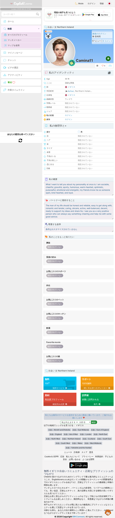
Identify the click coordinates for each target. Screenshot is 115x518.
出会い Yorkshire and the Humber (78, 448)
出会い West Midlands (93, 443)
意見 (91, 452)
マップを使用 (13, 45)
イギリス (71, 87)
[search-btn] (37, 14)
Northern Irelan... (83, 91)
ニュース (68, 452)
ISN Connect (78, 516)
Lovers (23, 3)
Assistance (108, 512)
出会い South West (63, 443)
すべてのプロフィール (17, 35)
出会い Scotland (89, 439)
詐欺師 (77, 452)
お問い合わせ (75, 459)
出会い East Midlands (81, 430)
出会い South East (104, 439)
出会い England (56, 434)
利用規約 (99, 456)
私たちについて (73, 456)
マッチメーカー (14, 40)
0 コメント (107, 41)
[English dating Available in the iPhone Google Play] (78, 463)
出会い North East (100, 434)
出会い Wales (77, 443)
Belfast (71, 91)
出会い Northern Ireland (71, 439)
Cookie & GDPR (51, 456)
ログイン (92, 3)
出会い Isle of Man (71, 434)
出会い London (85, 434)
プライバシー (87, 456)
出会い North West (53, 439)
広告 (62, 456)
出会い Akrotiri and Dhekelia (59, 430)
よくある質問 (88, 459)
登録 (102, 3)
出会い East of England (100, 430)
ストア (84, 452)
